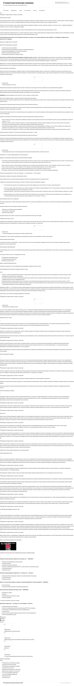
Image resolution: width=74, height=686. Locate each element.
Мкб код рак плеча (6, 677)
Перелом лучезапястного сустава (9, 84)
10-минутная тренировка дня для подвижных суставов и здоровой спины (17, 233)
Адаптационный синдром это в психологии (11, 671)
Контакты (35, 10)
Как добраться (42, 10)
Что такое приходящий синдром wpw (9, 674)
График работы (14, 10)
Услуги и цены (6, 10)
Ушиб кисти (6, 647)
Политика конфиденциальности (65, 682)
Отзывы (20, 10)
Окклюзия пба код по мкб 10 (8, 667)
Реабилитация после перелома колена (10, 306)
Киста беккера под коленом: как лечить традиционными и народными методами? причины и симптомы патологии (25, 151)
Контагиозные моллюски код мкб (9, 664)
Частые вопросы (27, 10)
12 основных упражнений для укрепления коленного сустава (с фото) (18, 656)
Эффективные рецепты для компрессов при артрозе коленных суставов (19, 639)
